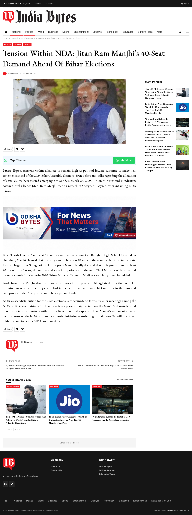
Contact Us (48, 4)
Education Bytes (107, 474)
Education (128, 32)
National (16, 32)
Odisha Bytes (105, 466)
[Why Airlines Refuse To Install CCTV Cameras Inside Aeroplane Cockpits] (112, 399)
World (41, 32)
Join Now (125, 160)
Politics (29, 32)
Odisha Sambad (106, 470)
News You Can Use (161, 500)
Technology (112, 32)
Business (53, 32)
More (159, 32)
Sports (65, 32)
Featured (17, 44)
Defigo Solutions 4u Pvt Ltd (178, 510)
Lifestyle (97, 32)
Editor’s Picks (145, 32)
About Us (37, 4)
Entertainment (81, 32)
